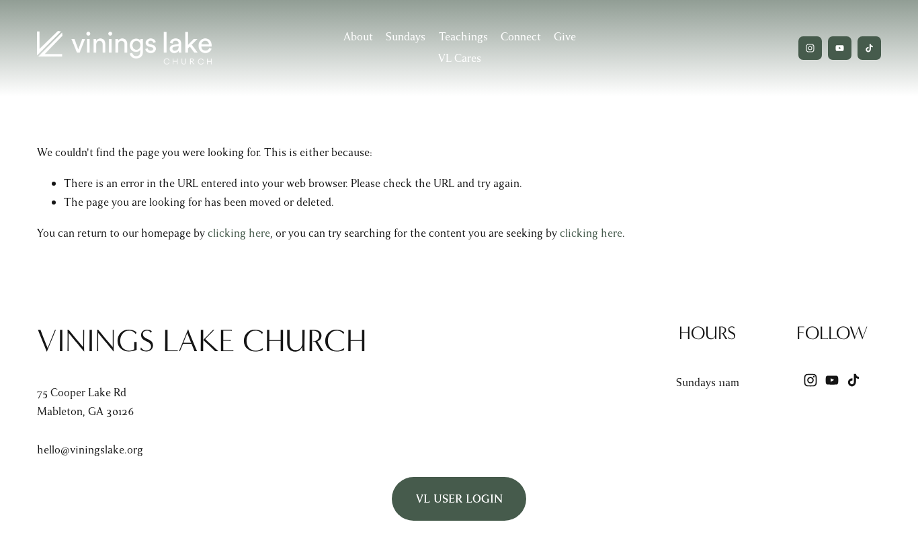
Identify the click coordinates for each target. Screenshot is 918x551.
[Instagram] (810, 48)
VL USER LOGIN (459, 499)
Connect (521, 36)
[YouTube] (839, 48)
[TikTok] (869, 48)
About (358, 36)
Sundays (405, 36)
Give (565, 36)
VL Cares (459, 58)
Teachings (463, 36)
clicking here (239, 233)
